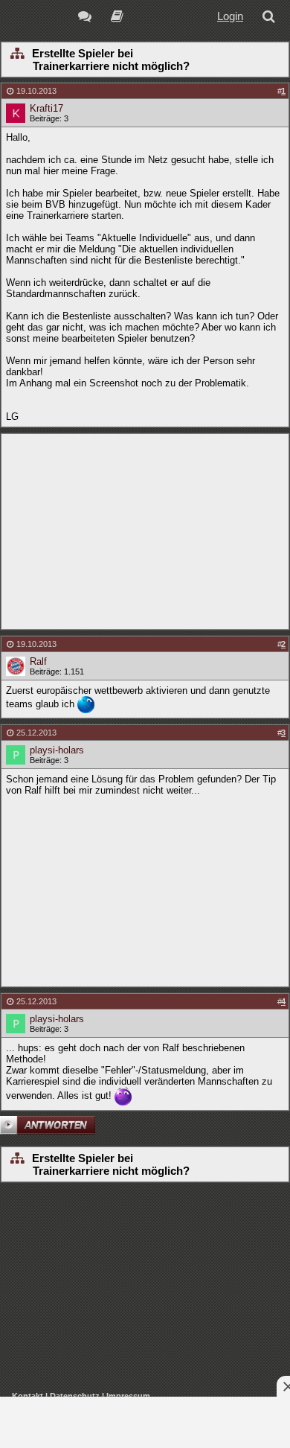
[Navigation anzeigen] (16, 54)
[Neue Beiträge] (87, 18)
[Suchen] (271, 18)
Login (230, 16)
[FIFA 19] (117, 18)
